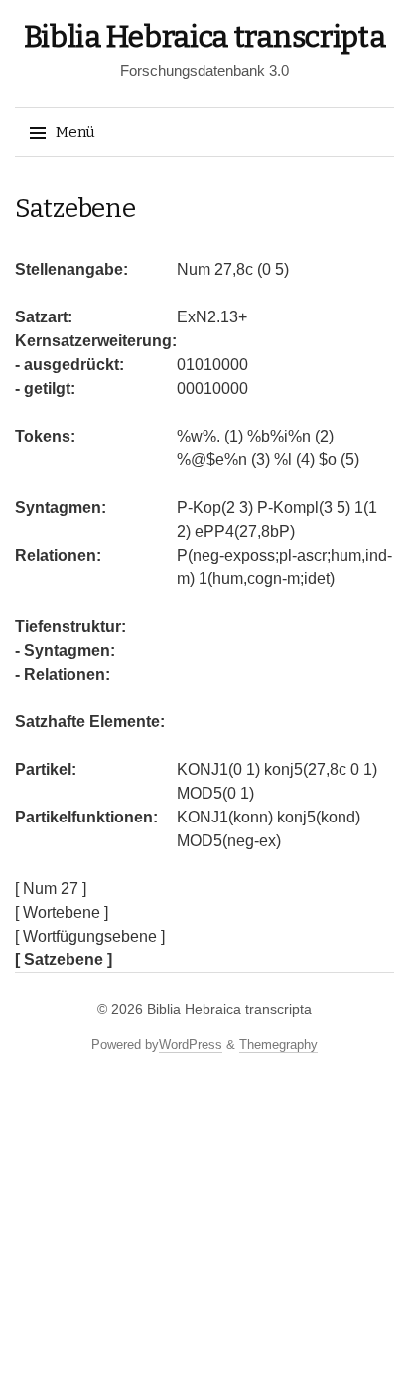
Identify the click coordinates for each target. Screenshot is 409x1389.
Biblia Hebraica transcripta (205, 37)
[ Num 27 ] (50, 888)
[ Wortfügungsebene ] (90, 936)
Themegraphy (278, 1044)
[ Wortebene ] (61, 912)
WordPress (190, 1044)
